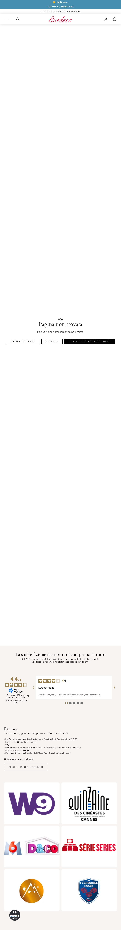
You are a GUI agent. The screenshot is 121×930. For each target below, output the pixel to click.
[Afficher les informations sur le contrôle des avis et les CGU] (28, 695)
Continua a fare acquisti (89, 341)
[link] (106, 19)
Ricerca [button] (52, 341)
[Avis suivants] (114, 687)
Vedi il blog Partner (25, 767)
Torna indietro (23, 341)
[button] (6, 19)
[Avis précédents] (33, 687)
